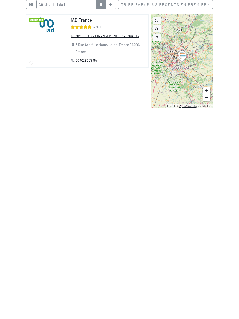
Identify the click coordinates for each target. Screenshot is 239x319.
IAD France (81, 20)
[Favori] (31, 63)
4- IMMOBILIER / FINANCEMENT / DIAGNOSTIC (105, 36)
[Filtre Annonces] (31, 4)
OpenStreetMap (188, 106)
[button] (206, 90)
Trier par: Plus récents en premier (164, 4)
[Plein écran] (157, 20)
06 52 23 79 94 (86, 61)
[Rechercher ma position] (157, 37)
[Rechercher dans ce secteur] (157, 28)
